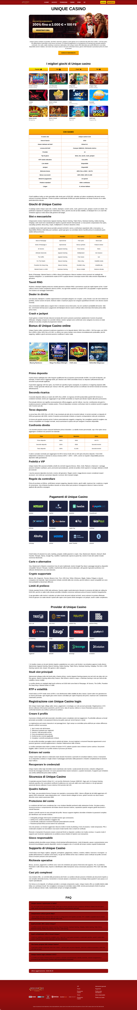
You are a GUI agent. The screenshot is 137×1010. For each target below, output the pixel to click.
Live (57, 69)
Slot (97, 69)
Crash (77, 69)
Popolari (37, 69)
